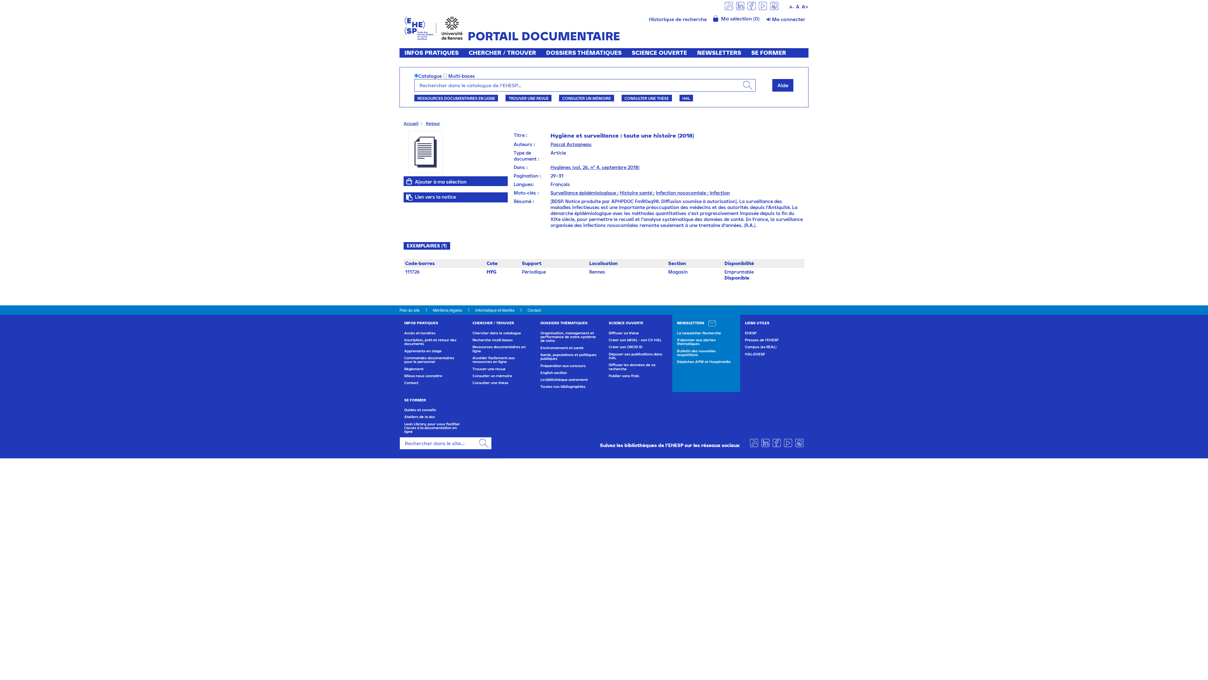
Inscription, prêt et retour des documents (430, 342)
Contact (534, 310)
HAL (686, 98)
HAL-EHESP (755, 354)
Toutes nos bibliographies (562, 386)
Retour (433, 123)
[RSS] (729, 5)
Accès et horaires (419, 333)
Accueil (411, 123)
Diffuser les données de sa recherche (632, 367)
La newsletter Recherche (699, 333)
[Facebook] (751, 5)
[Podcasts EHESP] (774, 5)
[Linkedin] (740, 5)
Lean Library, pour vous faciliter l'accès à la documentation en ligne (432, 428)
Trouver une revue (529, 98)
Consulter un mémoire (586, 98)
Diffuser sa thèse (624, 333)
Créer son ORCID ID (625, 347)
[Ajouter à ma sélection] (409, 181)
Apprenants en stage (423, 351)
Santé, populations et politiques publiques (568, 356)
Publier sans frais (624, 376)
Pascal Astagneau (571, 144)
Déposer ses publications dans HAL (635, 356)
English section (553, 373)
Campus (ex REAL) (760, 347)
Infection (720, 193)
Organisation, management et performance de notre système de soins (568, 337)
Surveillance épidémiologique (584, 193)
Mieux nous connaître (423, 376)
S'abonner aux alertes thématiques (696, 342)
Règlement (413, 369)
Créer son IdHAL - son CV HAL (635, 340)
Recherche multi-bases (493, 340)
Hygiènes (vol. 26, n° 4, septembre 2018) (595, 167)
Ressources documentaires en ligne (456, 98)
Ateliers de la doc (419, 417)
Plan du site (410, 310)
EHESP (751, 333)
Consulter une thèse (646, 98)
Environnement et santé (562, 348)
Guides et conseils (420, 410)
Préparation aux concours (563, 366)
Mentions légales (447, 310)
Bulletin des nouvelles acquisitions (696, 353)
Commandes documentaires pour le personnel (429, 360)
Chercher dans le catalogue (497, 333)
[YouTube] (763, 5)
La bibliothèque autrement (564, 380)
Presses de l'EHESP (762, 340)
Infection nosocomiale (681, 193)
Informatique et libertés (494, 310)
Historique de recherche (678, 19)
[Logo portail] (434, 27)
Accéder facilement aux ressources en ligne (494, 360)
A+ (805, 6)
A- (791, 7)
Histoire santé (636, 193)
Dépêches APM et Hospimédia (703, 362)
